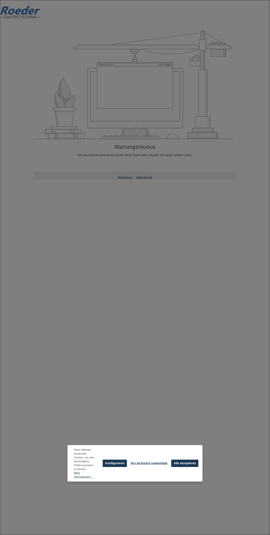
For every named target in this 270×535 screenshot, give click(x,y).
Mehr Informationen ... (83, 474)
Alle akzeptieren (185, 463)
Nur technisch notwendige (149, 463)
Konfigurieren (115, 463)
